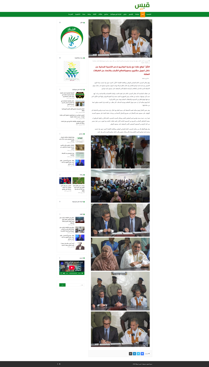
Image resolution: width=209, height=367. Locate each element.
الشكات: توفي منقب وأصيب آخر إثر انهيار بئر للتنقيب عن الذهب (67, 147)
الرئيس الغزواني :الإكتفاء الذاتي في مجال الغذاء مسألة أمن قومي (72, 122)
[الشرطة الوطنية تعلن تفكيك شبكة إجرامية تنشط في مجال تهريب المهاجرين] (79, 95)
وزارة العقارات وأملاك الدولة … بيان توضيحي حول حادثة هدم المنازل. (66, 139)
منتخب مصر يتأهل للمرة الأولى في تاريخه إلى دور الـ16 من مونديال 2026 (78, 188)
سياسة (137, 14)
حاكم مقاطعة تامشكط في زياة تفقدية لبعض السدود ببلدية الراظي (67, 102)
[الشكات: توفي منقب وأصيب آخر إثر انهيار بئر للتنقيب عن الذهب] (79, 147)
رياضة (89, 14)
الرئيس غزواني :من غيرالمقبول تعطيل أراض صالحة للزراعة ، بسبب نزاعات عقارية (72, 116)
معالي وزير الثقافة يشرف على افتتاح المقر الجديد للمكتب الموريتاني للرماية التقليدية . (66, 229)
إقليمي (131, 14)
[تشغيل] (82, 273)
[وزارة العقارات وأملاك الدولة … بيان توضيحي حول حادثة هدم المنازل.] (79, 139)
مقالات (100, 14)
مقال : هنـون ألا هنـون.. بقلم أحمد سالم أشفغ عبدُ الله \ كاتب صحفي (67, 162)
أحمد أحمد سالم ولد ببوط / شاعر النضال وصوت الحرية (67, 244)
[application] (71, 268)
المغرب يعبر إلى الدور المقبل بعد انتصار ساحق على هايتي (66, 187)
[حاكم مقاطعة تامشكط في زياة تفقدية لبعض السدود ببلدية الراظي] (79, 103)
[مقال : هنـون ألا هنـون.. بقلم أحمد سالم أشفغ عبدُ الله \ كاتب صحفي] (79, 163)
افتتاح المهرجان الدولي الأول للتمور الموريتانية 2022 (73, 110)
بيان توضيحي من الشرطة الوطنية (68, 154)
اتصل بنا (70, 14)
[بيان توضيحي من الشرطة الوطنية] (79, 155)
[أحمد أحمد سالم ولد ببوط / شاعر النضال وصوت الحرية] (79, 246)
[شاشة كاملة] (61, 273)
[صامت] (64, 273)
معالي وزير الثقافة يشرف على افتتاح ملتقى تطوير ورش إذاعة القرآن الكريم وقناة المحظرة (66, 220)
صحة (83, 14)
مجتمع (106, 14)
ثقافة (94, 14)
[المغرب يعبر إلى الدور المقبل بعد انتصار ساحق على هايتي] (65, 180)
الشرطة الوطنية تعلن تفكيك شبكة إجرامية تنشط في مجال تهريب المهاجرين (67, 94)
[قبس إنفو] (141, 7)
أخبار (142, 14)
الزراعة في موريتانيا (115, 14)
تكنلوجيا (77, 14)
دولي (125, 14)
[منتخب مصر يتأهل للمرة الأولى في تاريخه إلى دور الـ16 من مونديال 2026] (78, 180)
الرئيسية (148, 14)
